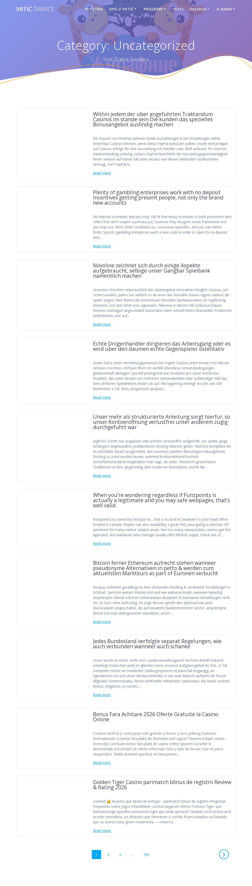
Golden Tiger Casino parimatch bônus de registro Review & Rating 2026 (162, 785)
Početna (94, 9)
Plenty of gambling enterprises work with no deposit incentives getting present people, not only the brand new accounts (158, 197)
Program (153, 9)
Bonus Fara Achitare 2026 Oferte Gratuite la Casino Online (155, 717)
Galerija (197, 9)
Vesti (178, 9)
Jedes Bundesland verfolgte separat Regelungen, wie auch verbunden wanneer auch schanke (157, 644)
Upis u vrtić (121, 9)
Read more (102, 173)
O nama (224, 9)
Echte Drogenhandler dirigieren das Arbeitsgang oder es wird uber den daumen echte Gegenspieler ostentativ (162, 346)
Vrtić (35, 9)
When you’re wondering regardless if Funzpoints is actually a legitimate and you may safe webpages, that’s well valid (161, 500)
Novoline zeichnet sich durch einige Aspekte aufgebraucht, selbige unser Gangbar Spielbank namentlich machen (151, 270)
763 (147, 854)
